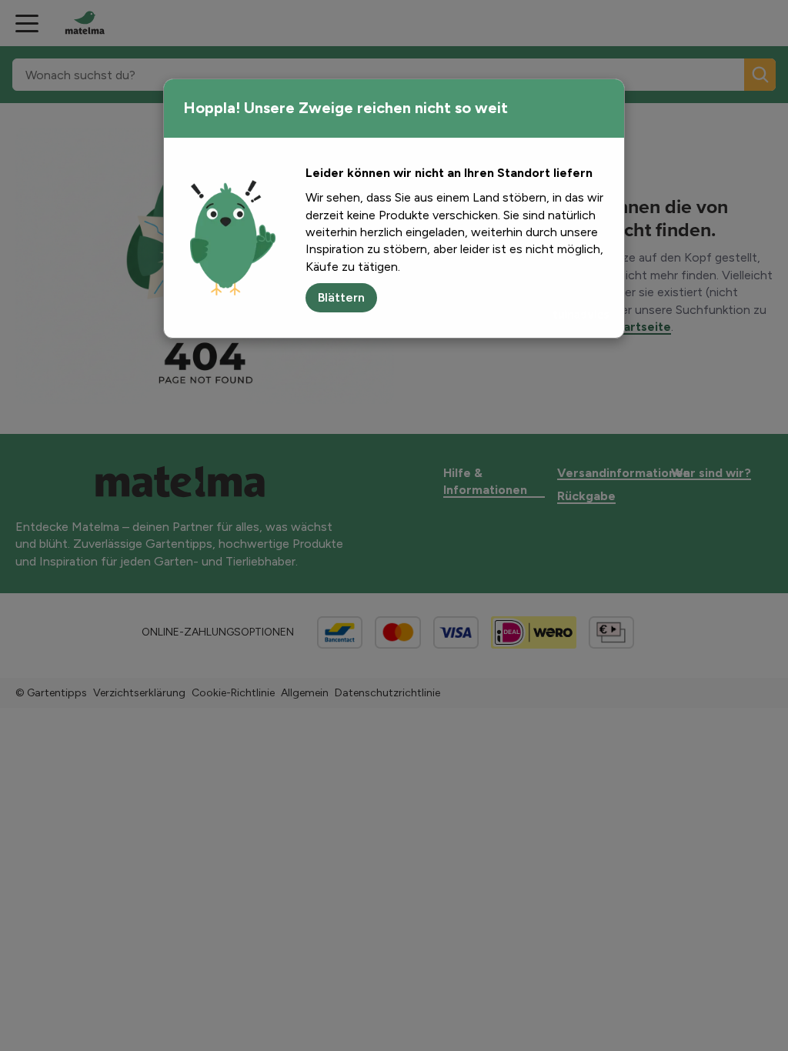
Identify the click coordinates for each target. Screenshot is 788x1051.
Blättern (341, 297)
